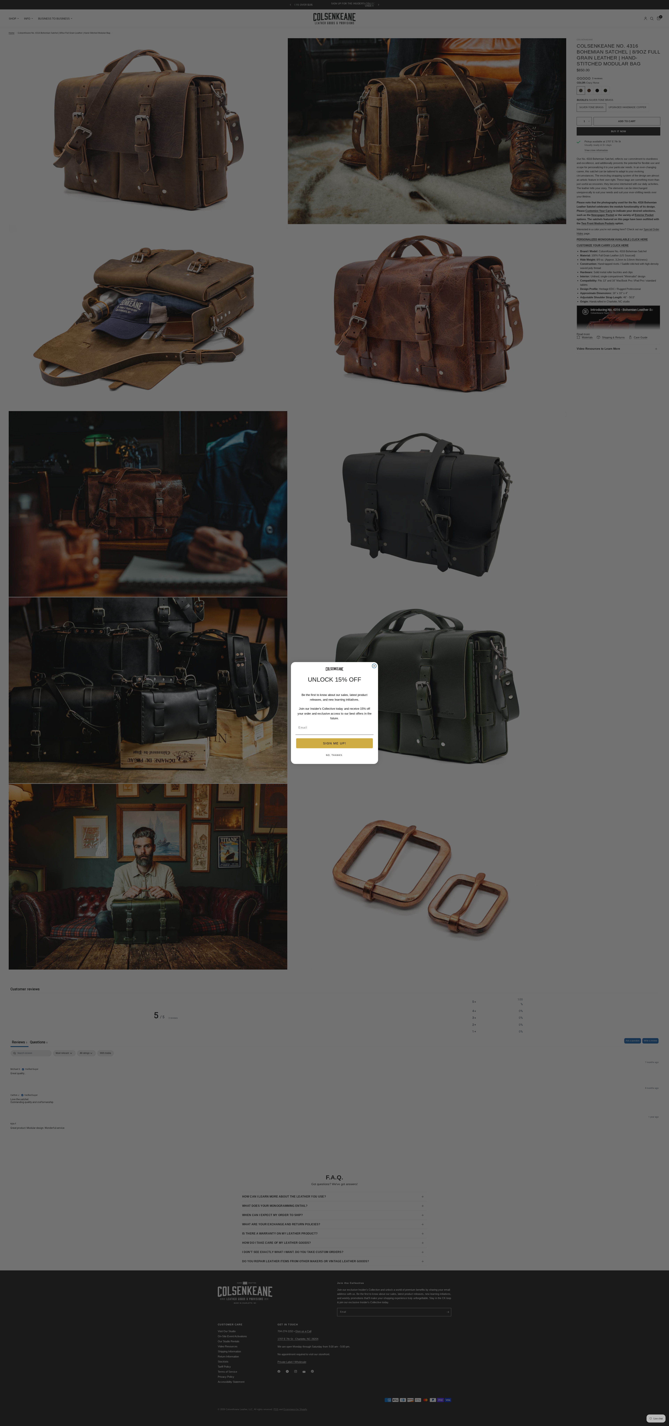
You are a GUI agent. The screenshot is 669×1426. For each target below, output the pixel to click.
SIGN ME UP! (334, 743)
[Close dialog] (374, 666)
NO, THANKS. (334, 755)
